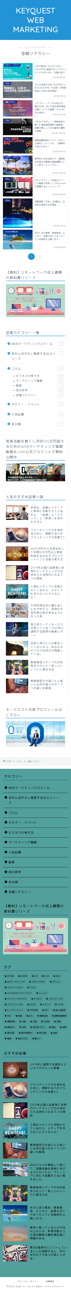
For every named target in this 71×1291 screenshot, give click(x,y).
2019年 (10, 976)
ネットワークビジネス (17, 998)
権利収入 (11, 1027)
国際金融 (44, 1015)
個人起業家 (60, 1010)
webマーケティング (16, 981)
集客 (9, 1038)
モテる (60, 1004)
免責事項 (50, 1281)
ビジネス (38, 998)
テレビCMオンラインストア (19, 993)
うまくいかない (38, 981)
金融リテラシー (39, 395)
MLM (46, 976)
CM (35, 976)
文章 (35, 1021)
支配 (24, 1021)
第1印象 (42, 1032)
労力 (9, 1015)
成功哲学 (39, 390)
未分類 (36, 424)
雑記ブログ (23, 1038)
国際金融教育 (60, 1015)
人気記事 (36, 414)
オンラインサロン (15, 987)
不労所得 (34, 1010)
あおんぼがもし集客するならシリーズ (36, 356)
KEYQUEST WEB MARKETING (35, 20)
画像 (64, 1027)
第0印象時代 (26, 1032)
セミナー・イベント (36, 404)
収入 (31, 1015)
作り (47, 1010)
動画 (20, 1015)
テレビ (33, 987)
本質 (58, 1021)
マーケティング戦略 (39, 381)
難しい (38, 1038)
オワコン (56, 981)
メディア (46, 1004)
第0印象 (10, 1032)
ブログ (33, 1004)
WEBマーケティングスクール (36, 344)
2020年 (24, 976)
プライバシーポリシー (28, 1281)
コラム (36, 369)
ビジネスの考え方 (39, 376)
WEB (58, 976)
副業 (39, 385)
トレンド (43, 993)
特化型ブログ (39, 1027)
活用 (24, 1027)
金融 (55, 1032)
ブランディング (55, 998)
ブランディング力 (15, 1004)
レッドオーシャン (15, 1010)
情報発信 (11, 1021)
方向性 (47, 1021)
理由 (53, 1027)
